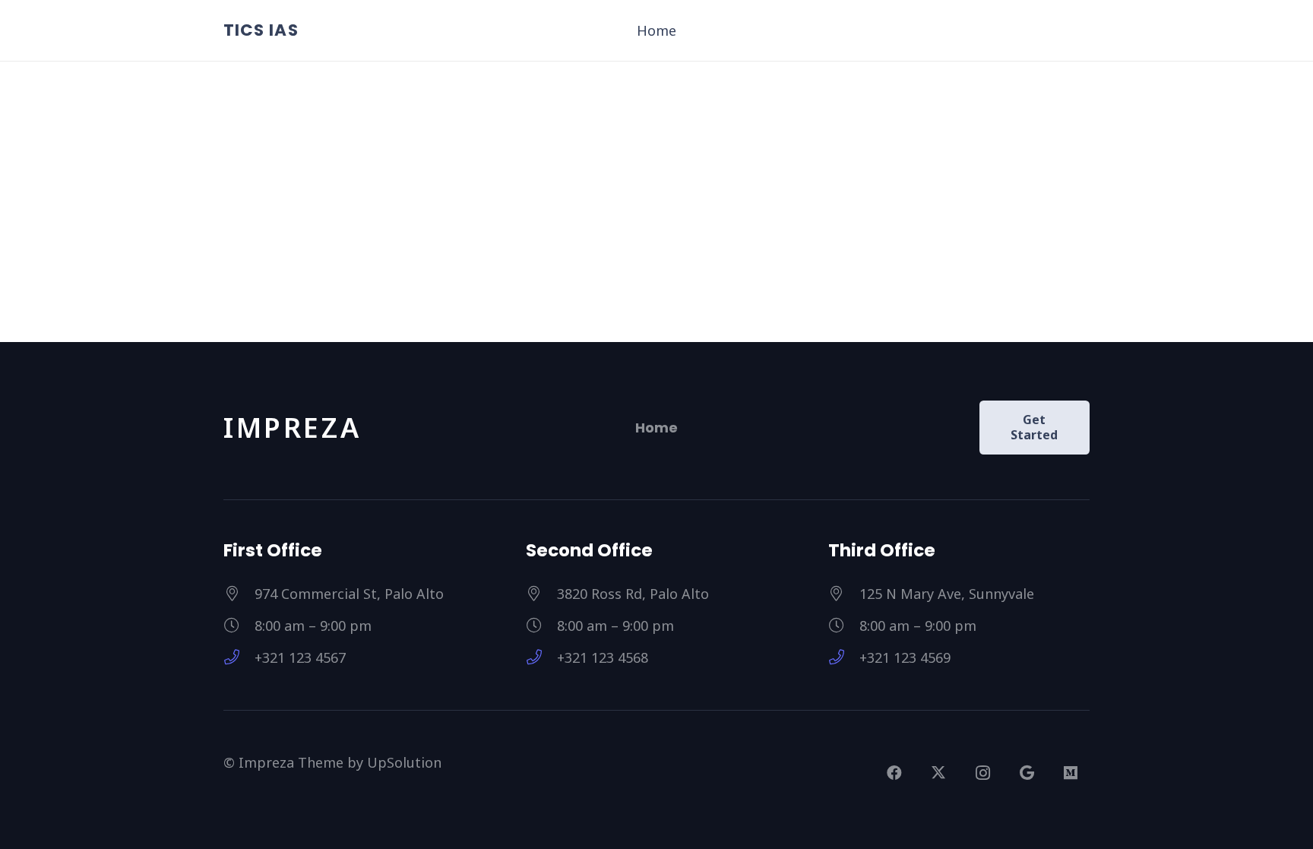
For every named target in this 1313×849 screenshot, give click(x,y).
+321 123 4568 (602, 657)
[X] (938, 773)
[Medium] (1071, 773)
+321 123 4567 (300, 657)
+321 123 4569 (905, 657)
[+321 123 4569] (843, 657)
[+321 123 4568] (541, 657)
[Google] (1027, 773)
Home (656, 427)
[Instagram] (982, 773)
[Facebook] (894, 773)
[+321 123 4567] (239, 657)
